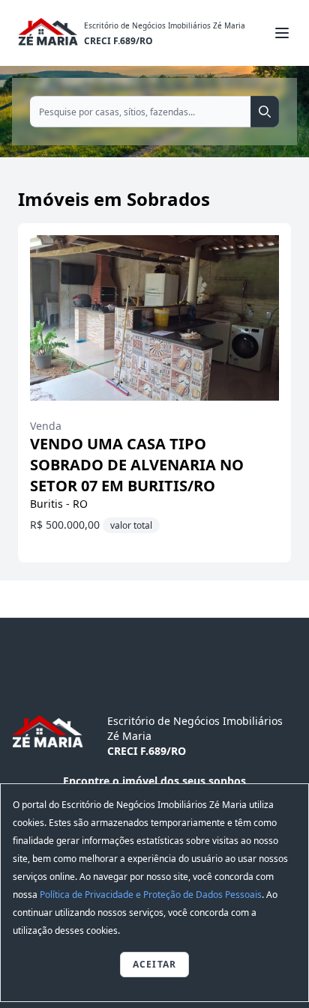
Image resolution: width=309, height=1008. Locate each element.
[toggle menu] (282, 33)
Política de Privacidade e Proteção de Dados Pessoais (151, 894)
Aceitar (154, 964)
